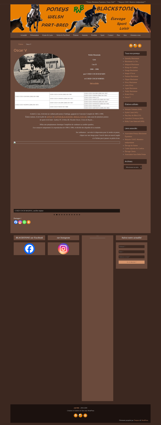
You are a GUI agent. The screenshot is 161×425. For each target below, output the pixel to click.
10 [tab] (77, 214)
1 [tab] (54, 214)
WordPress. (144, 420)
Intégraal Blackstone (132, 64)
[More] (29, 222)
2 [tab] (56, 214)
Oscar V (128, 97)
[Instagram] (20, 222)
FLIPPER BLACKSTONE (63, 117)
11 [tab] (79, 214)
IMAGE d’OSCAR (80, 117)
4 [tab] (61, 214)
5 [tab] (64, 214)
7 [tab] (69, 214)
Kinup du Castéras (131, 67)
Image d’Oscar (130, 73)
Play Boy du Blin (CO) (133, 115)
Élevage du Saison (131, 145)
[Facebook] (16, 222)
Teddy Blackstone (131, 91)
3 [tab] (59, 214)
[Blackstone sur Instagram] (140, 46)
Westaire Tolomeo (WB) (133, 109)
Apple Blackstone (131, 88)
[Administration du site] (131, 46)
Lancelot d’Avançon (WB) (134, 118)
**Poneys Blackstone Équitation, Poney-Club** (100, 2)
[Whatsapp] (24, 222)
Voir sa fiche (94, 83)
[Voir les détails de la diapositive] (67, 176)
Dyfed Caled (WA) (131, 112)
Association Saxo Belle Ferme (135, 154)
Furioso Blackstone (131, 76)
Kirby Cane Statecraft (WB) (134, 121)
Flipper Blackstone (131, 79)
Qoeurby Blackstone (132, 58)
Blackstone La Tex (131, 61)
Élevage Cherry (130, 151)
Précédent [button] (16, 176)
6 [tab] (66, 214)
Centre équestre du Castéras (134, 148)
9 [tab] (74, 214)
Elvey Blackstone (131, 82)
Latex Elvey (129, 85)
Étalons (21, 44)
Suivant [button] (117, 176)
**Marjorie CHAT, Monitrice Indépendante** (131, 2)
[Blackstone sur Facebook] (135, 46)
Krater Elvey (129, 94)
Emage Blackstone (131, 70)
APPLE (49, 117)
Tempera (136, 420)
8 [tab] (72, 214)
